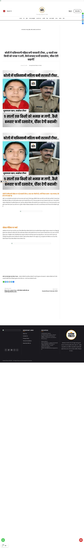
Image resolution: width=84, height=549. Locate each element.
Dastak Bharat (6, 360)
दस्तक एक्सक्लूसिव (32, 18)
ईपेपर (64, 18)
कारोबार (60, 18)
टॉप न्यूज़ (26, 29)
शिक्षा (47, 18)
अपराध (56, 18)
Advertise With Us (27, 343)
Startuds (30, 360)
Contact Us (25, 336)
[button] (70, 11)
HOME (20, 18)
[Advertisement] (31, 43)
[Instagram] (14, 350)
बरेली (31, 29)
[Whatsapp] (17, 350)
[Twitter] (8, 350)
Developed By (25, 360)
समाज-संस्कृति (51, 18)
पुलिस (29, 29)
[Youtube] (11, 350)
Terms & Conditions (27, 340)
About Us (25, 333)
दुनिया (27, 18)
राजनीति (43, 18)
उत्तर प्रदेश (23, 29)
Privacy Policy (26, 338)
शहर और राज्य (39, 18)
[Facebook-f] (6, 350)
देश (23, 18)
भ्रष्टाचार (34, 29)
